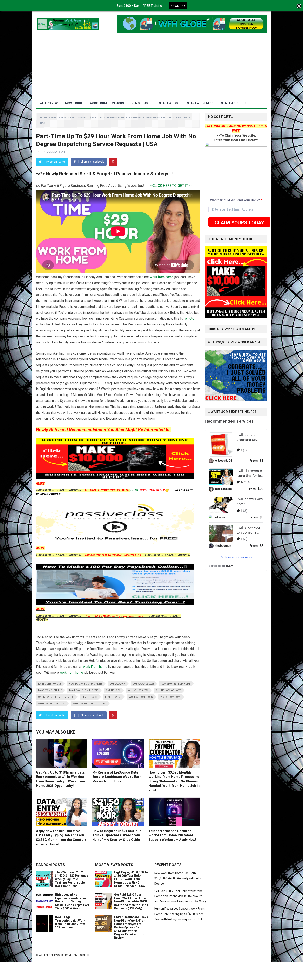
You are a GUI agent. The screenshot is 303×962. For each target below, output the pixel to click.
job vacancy (117, 683)
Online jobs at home (168, 690)
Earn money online (49, 683)
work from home (71, 672)
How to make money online (85, 683)
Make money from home (175, 683)
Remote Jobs (142, 103)
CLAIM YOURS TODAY (239, 223)
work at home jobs (141, 697)
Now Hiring (73, 103)
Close (299, 6)
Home (43, 117)
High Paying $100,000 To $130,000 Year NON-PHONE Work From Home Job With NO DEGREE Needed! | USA (131, 879)
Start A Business (200, 103)
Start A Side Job (233, 103)
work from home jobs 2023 (89, 703)
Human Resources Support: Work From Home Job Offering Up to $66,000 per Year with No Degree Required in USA (179, 914)
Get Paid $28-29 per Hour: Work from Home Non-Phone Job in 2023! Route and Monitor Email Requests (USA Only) (131, 901)
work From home (95, 667)
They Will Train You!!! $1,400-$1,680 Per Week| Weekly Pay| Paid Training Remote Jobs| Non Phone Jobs (72, 879)
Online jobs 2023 (138, 690)
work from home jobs (52, 703)
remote (189, 319)
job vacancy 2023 (143, 683)
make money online (50, 690)
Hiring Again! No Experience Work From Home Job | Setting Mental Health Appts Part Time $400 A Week (72, 901)
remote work (113, 697)
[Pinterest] (113, 162)
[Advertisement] (151, 67)
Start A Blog (169, 103)
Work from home (162, 277)
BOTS (134, 490)
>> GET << (178, 6)
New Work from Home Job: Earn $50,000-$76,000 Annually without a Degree (177, 878)
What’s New (49, 103)
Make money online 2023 (83, 690)
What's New (58, 117)
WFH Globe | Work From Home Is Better (65, 955)
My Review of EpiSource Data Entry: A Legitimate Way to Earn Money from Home (116, 776)
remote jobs (89, 697)
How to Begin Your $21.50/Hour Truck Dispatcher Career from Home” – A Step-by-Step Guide (116, 835)
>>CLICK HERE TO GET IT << (146, 186)
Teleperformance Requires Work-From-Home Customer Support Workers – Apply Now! (172, 835)
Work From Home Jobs (107, 103)
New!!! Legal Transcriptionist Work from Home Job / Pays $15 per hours (70, 922)
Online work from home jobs (56, 697)
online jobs (113, 690)
